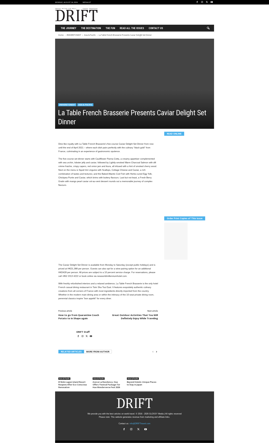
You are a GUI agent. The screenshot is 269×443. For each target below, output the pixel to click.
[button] (208, 28)
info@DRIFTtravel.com (140, 423)
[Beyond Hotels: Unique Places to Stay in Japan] (142, 368)
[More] (104, 133)
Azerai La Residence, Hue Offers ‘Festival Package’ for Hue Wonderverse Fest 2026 (106, 385)
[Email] (97, 133)
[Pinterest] (76, 133)
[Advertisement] (157, 15)
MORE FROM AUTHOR (97, 351)
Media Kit (87, 2)
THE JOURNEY (68, 28)
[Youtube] (212, 2)
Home (61, 35)
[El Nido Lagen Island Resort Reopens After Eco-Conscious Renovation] (74, 368)
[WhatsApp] (83, 133)
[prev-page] (152, 352)
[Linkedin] (90, 133)
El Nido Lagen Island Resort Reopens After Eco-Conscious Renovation (72, 385)
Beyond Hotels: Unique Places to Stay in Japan (141, 383)
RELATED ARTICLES (71, 351)
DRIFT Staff (83, 331)
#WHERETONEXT (74, 35)
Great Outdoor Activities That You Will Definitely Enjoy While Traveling (135, 316)
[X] (207, 2)
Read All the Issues (132, 28)
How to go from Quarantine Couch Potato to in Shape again (78, 316)
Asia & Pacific (90, 35)
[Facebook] (197, 2)
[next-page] (156, 352)
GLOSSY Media (156, 414)
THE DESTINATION (91, 28)
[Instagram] (202, 2)
